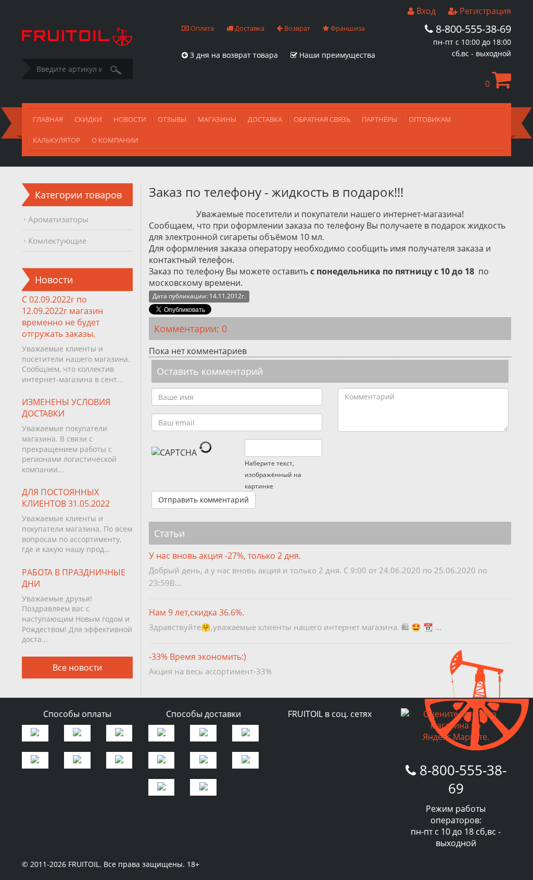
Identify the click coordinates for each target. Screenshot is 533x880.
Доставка (248, 28)
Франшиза (347, 28)
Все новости (77, 667)
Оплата (201, 28)
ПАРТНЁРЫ (379, 119)
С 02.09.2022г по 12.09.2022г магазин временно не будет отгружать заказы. (62, 317)
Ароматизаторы (58, 219)
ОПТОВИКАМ (430, 119)
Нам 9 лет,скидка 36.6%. (196, 612)
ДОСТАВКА (265, 119)
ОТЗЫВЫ (172, 119)
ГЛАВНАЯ (48, 119)
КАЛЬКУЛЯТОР (56, 140)
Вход (425, 11)
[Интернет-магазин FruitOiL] (77, 42)
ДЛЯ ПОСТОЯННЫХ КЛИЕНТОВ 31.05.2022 (66, 497)
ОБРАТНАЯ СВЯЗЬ (322, 119)
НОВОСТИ (129, 119)
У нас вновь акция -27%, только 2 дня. (225, 555)
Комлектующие (57, 240)
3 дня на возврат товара (233, 55)
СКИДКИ (88, 119)
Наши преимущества (336, 55)
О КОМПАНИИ (115, 140)
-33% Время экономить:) (197, 656)
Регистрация (484, 11)
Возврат (296, 28)
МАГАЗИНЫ (217, 119)
